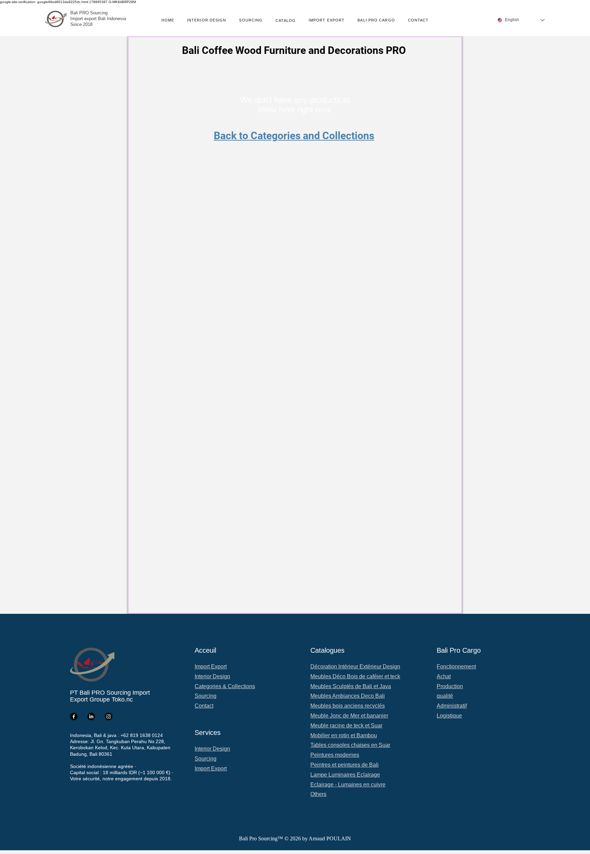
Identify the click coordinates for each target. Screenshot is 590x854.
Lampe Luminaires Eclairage (345, 775)
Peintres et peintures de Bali (344, 765)
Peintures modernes (334, 755)
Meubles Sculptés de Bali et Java (350, 686)
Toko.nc (122, 699)
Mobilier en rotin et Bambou (343, 735)
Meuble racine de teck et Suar (346, 725)
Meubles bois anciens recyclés (347, 706)
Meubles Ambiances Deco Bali (347, 696)
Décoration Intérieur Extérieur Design (355, 666)
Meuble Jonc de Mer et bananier (349, 716)
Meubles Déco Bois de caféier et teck (355, 676)
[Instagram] (108, 716)
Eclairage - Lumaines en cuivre (347, 784)
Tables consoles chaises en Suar (350, 745)
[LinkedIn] (91, 716)
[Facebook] (74, 716)
